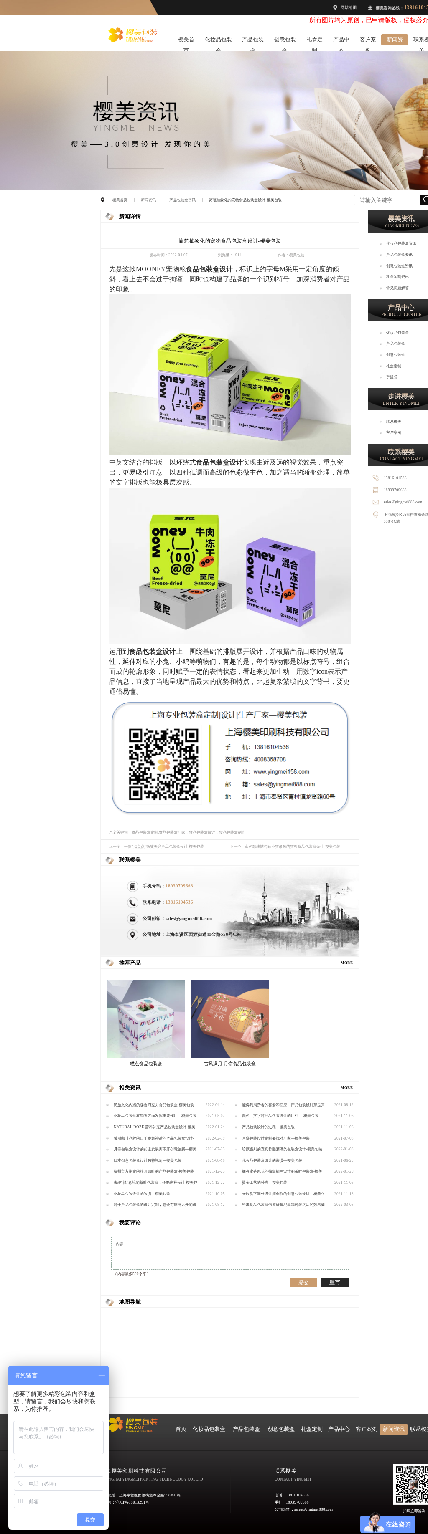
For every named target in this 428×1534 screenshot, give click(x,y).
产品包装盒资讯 (182, 200)
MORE (347, 963)
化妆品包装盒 (218, 41)
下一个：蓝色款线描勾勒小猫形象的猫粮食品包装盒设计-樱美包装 (285, 846)
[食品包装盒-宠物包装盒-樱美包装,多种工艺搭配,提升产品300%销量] (230, 454)
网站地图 (349, 7)
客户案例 (368, 41)
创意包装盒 (285, 41)
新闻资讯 (395, 41)
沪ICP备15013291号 (132, 1502)
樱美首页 (186, 41)
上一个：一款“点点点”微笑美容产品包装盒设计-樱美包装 (156, 846)
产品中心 (341, 41)
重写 (334, 1282)
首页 (181, 1429)
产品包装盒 (253, 41)
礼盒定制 (314, 41)
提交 (303, 1282)
